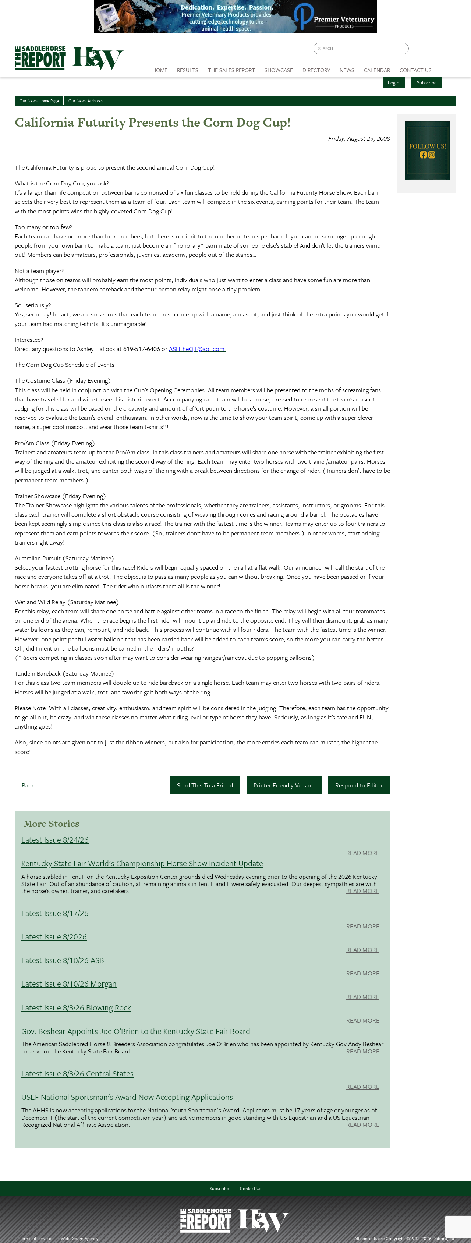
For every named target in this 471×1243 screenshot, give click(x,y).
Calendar (377, 70)
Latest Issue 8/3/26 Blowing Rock (76, 1007)
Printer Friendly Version (284, 785)
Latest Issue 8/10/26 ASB (62, 960)
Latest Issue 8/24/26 (55, 839)
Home (159, 70)
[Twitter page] (432, 50)
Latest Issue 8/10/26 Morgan (69, 983)
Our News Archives (85, 101)
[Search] (403, 48)
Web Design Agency (80, 1238)
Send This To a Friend (205, 785)
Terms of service (35, 1238)
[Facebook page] (418, 50)
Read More (362, 853)
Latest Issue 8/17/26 (55, 912)
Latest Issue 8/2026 (54, 936)
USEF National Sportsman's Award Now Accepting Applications (127, 1096)
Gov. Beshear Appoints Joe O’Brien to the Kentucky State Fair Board (135, 1031)
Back (28, 785)
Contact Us (250, 1188)
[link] (159, 68)
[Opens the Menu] (446, 67)
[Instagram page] (446, 50)
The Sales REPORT (231, 70)
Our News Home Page (39, 101)
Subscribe (427, 82)
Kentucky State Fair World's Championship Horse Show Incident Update (142, 863)
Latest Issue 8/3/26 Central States (77, 1073)
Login (393, 82)
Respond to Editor (359, 785)
